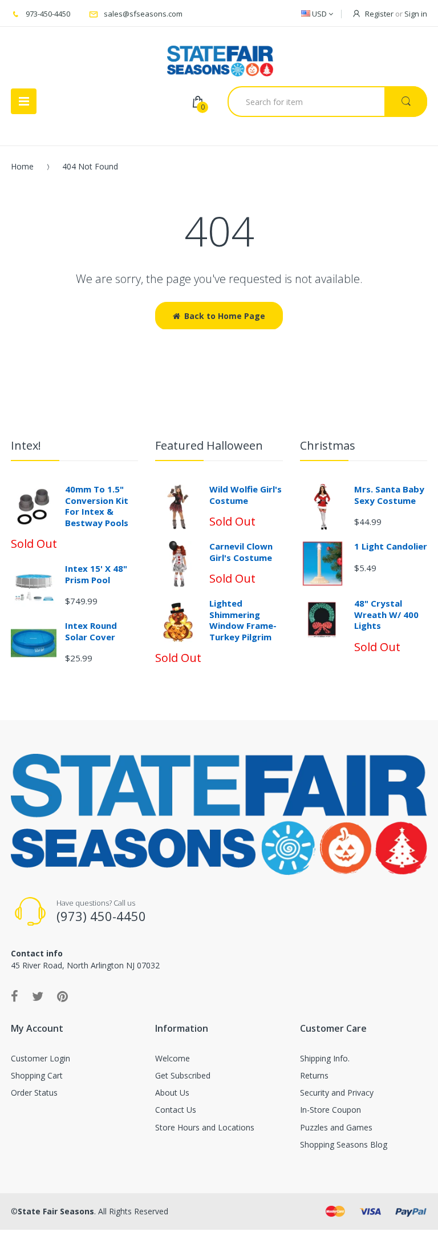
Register (379, 14)
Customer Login (40, 1058)
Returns (314, 1075)
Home (22, 166)
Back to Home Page (224, 315)
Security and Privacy (337, 1092)
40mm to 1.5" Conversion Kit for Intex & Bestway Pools (96, 505)
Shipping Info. (325, 1058)
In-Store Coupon (330, 1109)
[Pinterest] (62, 996)
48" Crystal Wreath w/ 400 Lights (386, 614)
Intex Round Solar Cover (91, 631)
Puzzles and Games (336, 1127)
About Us (172, 1092)
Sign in (415, 14)
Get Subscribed (182, 1075)
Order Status (34, 1092)
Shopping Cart (37, 1075)
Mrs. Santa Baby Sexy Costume (389, 494)
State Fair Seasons (56, 1211)
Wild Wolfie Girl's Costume (245, 494)
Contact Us (175, 1109)
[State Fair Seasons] (220, 56)
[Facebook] (14, 996)
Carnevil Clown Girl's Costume (241, 551)
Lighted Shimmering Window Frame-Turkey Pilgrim (243, 620)
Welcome (172, 1058)
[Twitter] (37, 996)
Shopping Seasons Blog (343, 1144)
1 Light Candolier (390, 546)
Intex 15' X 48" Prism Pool (96, 574)
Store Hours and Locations (204, 1127)
